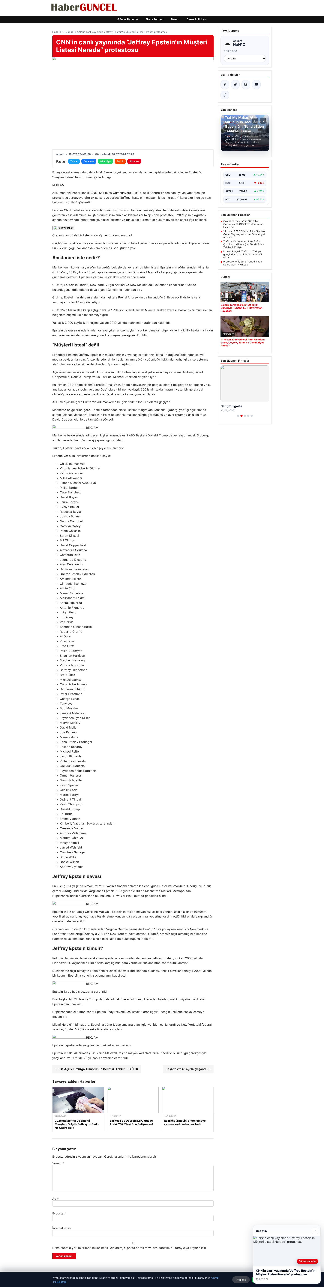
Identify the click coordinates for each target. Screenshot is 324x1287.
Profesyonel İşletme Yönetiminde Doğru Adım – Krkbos (242, 263)
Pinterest (134, 161)
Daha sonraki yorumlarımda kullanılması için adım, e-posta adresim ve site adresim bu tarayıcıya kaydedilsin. (129, 1248)
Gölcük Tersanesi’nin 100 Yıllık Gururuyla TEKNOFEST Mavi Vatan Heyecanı (243, 224)
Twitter (74, 161)
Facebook (89, 161)
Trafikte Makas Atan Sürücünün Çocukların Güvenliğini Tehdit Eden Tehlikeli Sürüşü (243, 244)
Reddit (120, 161)
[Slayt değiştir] (238, 416)
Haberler (57, 31)
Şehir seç (230, 51)
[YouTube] (256, 84)
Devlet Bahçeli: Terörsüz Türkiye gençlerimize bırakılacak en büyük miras (242, 254)
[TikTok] (224, 95)
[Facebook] (224, 84)
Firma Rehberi (155, 19)
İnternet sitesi (61, 1228)
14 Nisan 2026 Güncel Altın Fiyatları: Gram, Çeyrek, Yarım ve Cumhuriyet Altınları (244, 234)
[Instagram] (246, 84)
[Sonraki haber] (263, 121)
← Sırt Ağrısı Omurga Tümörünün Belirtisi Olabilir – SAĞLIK (96, 1069)
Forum (175, 19)
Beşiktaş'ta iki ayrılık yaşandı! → (188, 1069)
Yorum (58, 1163)
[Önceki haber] (255, 121)
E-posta (59, 1213)
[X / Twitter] (235, 84)
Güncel (70, 31)
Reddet (241, 1279)
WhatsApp (105, 161)
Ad (55, 1198)
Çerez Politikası (197, 19)
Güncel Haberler (127, 19)
